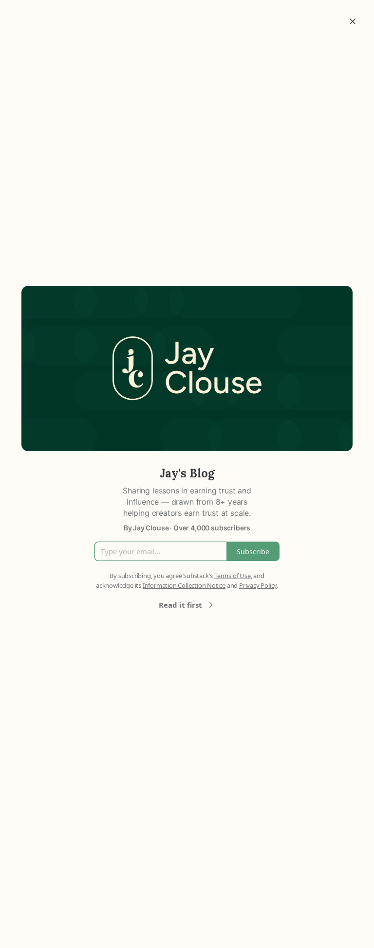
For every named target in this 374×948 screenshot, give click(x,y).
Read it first (180, 605)
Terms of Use (232, 575)
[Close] (352, 21)
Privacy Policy (258, 585)
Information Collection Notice (184, 585)
